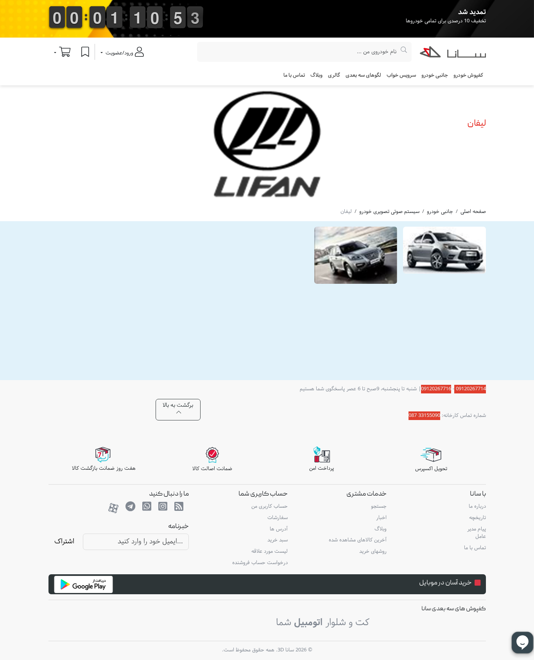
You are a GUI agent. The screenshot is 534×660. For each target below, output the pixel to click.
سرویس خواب (401, 75)
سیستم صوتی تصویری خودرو (389, 211)
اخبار (381, 518)
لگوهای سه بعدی (363, 75)
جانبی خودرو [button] (434, 75)
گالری (334, 75)
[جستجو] (404, 52)
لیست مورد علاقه (269, 551)
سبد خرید (277, 540)
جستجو (379, 506)
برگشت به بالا (178, 405)
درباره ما (477, 506)
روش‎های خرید (373, 551)
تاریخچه (477, 518)
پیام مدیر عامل (476, 533)
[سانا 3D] (453, 53)
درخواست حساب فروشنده (260, 563)
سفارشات (277, 518)
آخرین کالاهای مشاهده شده (358, 540)
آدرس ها (279, 529)
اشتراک (64, 541)
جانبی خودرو (440, 211)
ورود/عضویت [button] (119, 53)
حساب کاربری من (269, 506)
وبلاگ (316, 75)
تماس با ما (294, 75)
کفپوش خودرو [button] (468, 75)
